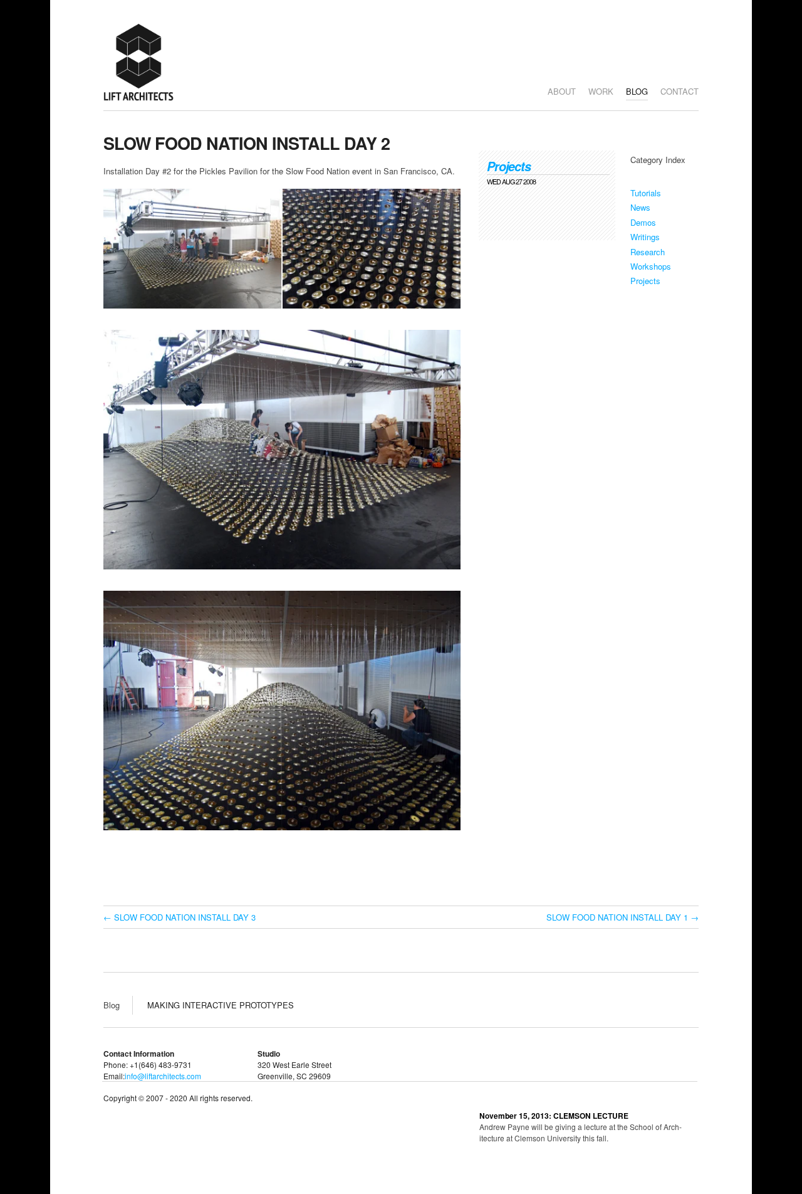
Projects (509, 166)
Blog (637, 91)
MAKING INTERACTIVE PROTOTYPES (220, 1005)
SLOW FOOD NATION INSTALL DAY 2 (246, 143)
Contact (679, 91)
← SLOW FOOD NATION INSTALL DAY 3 (179, 917)
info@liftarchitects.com (163, 1075)
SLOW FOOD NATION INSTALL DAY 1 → (622, 917)
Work (600, 91)
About (562, 91)
